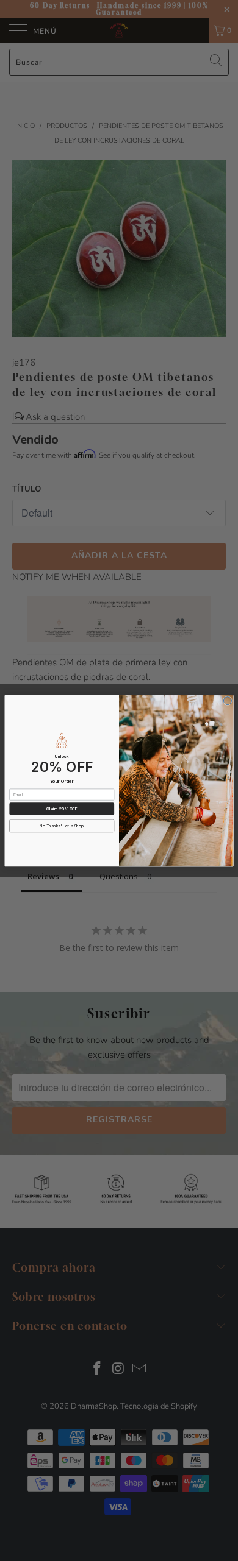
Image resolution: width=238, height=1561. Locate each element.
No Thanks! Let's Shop (62, 825)
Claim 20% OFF (62, 808)
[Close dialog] (227, 700)
